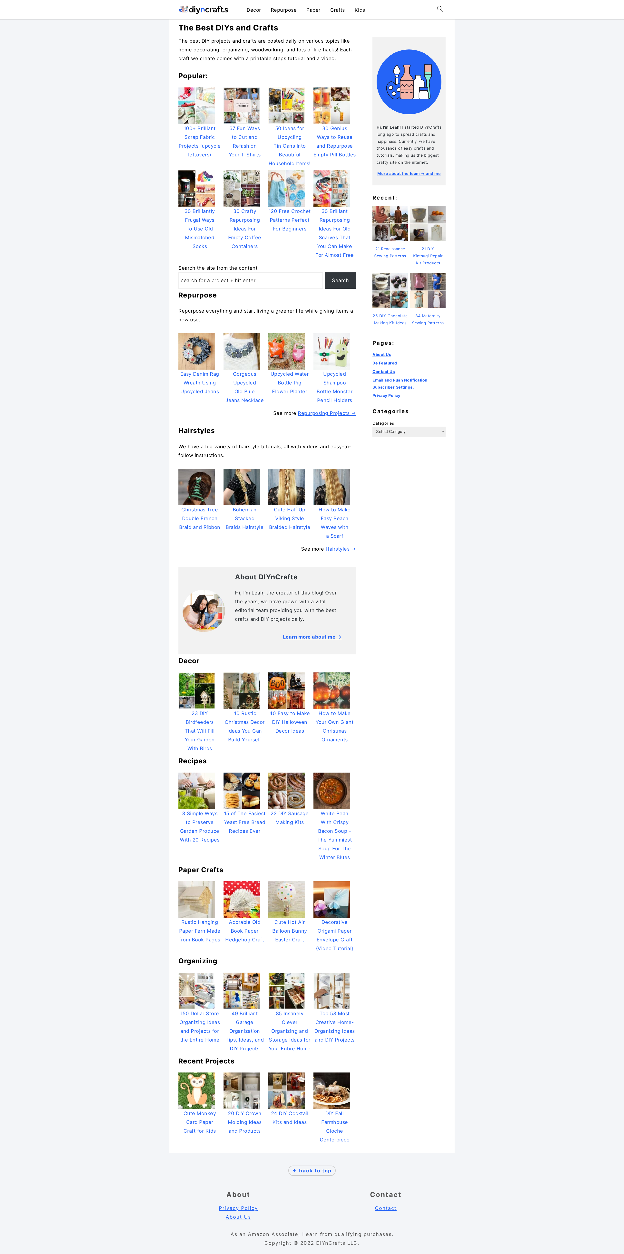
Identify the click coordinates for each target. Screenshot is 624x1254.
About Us (381, 354)
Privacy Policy (386, 395)
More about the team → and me (409, 173)
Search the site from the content (217, 268)
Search (340, 280)
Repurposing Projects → (327, 413)
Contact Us (383, 371)
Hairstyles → (341, 549)
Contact (386, 1208)
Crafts (337, 10)
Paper (313, 10)
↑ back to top (312, 1171)
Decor (254, 10)
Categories (383, 423)
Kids (360, 10)
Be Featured (384, 363)
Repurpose (284, 10)
